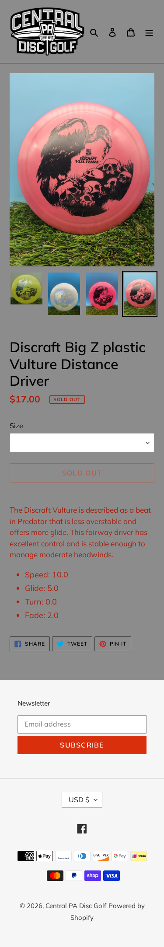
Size (16, 425)
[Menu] (149, 31)
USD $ (79, 799)
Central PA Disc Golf (75, 906)
